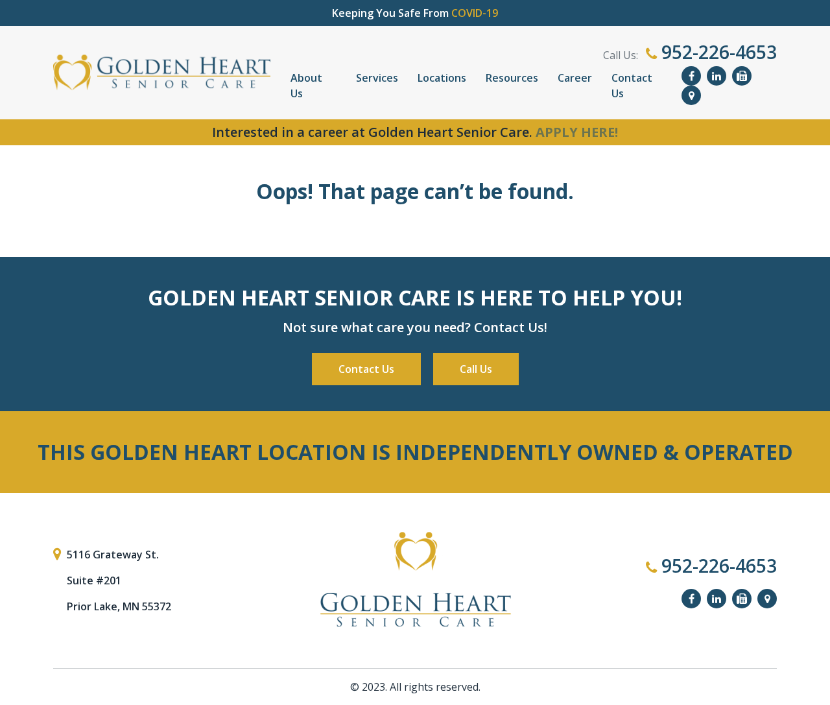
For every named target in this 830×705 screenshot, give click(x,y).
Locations (442, 78)
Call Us (476, 369)
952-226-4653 (717, 52)
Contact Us (631, 86)
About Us (306, 86)
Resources (512, 78)
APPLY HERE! (577, 132)
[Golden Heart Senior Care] (415, 579)
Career (575, 78)
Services (377, 78)
